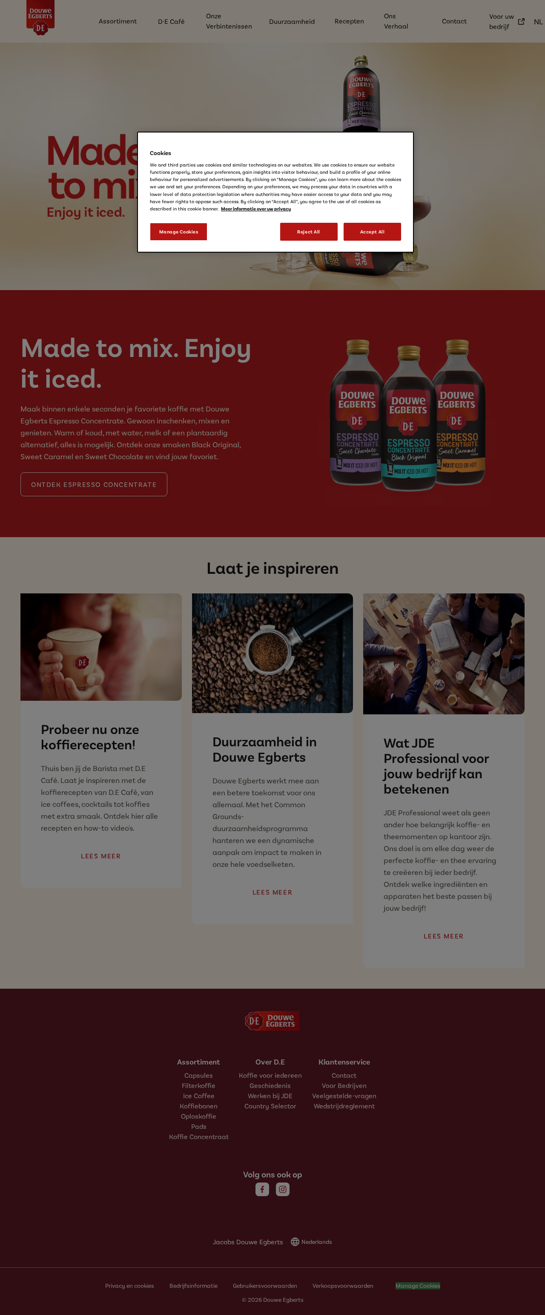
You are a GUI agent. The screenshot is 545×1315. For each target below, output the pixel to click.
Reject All (308, 231)
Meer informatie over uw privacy (256, 208)
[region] (275, 192)
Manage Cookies (178, 231)
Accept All (372, 231)
